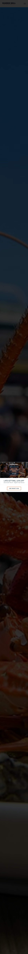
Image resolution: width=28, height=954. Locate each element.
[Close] (25, 464)
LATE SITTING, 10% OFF (14, 480)
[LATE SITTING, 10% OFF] (14, 463)
